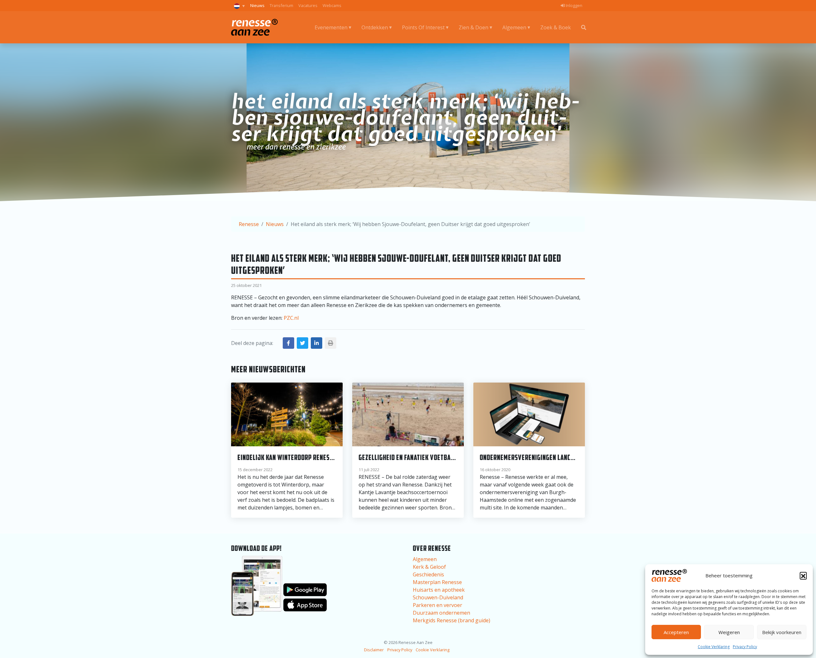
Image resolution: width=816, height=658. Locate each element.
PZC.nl (291, 317)
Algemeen (514, 27)
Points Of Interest (423, 27)
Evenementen (331, 27)
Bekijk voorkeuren (781, 632)
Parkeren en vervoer (437, 605)
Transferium (281, 5)
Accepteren (676, 632)
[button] (803, 575)
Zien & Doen (473, 27)
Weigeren (729, 632)
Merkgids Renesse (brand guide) (451, 620)
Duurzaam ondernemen (441, 612)
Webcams (332, 5)
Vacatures (307, 5)
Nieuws (257, 5)
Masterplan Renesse (437, 582)
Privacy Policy (745, 646)
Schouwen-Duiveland (438, 597)
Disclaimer (374, 650)
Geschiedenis (428, 574)
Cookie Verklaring (714, 646)
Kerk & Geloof (429, 566)
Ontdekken (374, 27)
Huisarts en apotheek (439, 589)
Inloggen (573, 5)
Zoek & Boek (555, 27)
